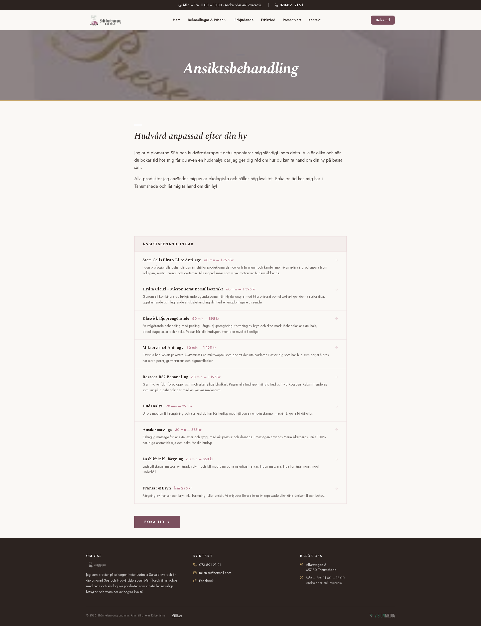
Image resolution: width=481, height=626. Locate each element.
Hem (176, 19)
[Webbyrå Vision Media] (382, 615)
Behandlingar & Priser (205, 19)
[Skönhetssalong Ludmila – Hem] (104, 20)
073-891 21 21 (291, 5)
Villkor (177, 615)
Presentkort (292, 19)
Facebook (206, 580)
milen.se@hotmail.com (215, 572)
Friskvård (268, 19)
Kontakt (314, 19)
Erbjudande (244, 19)
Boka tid (383, 20)
